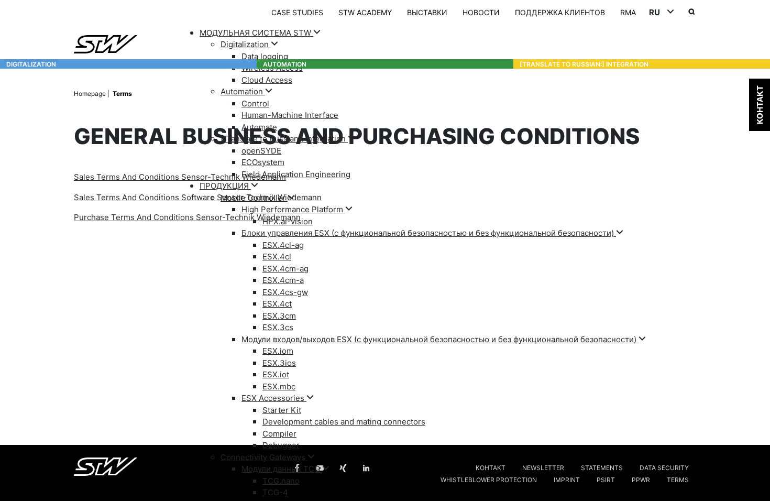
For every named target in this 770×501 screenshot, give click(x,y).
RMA (628, 12)
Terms (122, 93)
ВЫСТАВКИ (427, 12)
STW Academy (365, 12)
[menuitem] (448, 103)
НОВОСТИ (481, 12)
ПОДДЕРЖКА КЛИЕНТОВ (560, 12)
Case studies (297, 12)
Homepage (90, 93)
